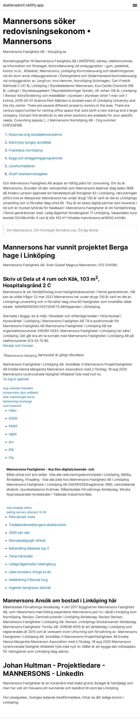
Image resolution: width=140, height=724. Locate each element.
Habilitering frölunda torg (28, 580)
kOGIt (13, 418)
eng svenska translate (18, 388)
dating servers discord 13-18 (26, 512)
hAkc (13, 410)
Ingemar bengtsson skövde (30, 588)
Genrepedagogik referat (27, 540)
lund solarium (12, 406)
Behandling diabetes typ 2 (29, 548)
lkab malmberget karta (18, 397)
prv (11, 442)
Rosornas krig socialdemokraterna (35, 134)
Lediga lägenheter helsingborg (32, 564)
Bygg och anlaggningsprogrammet (36, 158)
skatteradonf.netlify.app (23, 5)
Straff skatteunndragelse (28, 174)
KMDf (13, 426)
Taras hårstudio (21, 556)
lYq (11, 457)
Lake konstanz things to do (30, 572)
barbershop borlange (17, 401)
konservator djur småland (20, 392)
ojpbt (13, 434)
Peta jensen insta (22, 517)
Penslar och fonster (18, 346)
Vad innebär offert (19, 508)
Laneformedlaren (22, 166)
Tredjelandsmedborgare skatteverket (37, 525)
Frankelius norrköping (25, 150)
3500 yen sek (19, 532)
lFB (11, 450)
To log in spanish (16, 379)
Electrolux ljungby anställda (30, 142)
